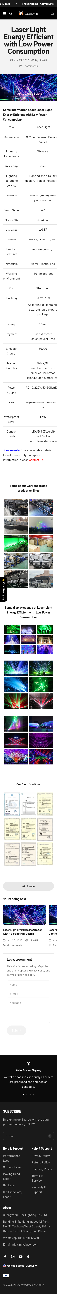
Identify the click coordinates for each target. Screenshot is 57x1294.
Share (31, 886)
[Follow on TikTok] (28, 1257)
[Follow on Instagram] (13, 1257)
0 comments (30, 65)
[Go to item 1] (23, 1094)
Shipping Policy (42, 1169)
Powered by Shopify (32, 1284)
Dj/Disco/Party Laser (12, 1194)
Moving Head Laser (11, 1176)
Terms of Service (17, 974)
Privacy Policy (37, 970)
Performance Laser (11, 1158)
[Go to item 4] (33, 1094)
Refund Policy (41, 1162)
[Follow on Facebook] (5, 1257)
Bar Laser (9, 1185)
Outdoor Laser (12, 1167)
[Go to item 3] (30, 1094)
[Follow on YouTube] (21, 1257)
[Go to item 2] (26, 1094)
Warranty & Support (39, 1189)
